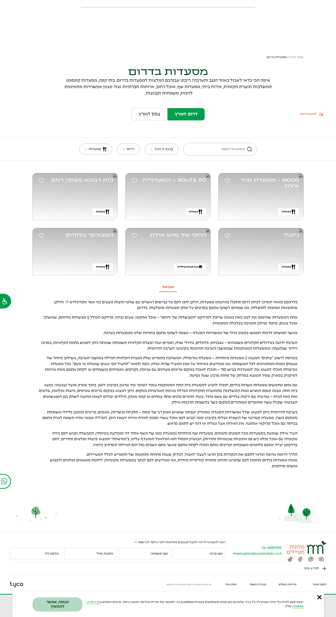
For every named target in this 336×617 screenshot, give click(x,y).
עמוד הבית (296, 57)
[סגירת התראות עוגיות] (319, 597)
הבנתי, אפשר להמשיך (57, 604)
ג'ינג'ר (291, 235)
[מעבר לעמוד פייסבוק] (300, 559)
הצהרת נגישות (258, 584)
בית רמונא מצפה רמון (82, 180)
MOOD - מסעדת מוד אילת (270, 183)
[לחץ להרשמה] (16, 553)
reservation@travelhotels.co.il (257, 553)
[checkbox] (226, 181)
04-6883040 (271, 548)
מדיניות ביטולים (287, 584)
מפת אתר (230, 584)
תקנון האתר (319, 584)
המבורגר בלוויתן (89, 235)
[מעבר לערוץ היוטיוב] (321, 559)
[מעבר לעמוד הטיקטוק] (290, 559)
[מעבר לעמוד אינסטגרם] (311, 559)
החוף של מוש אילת (178, 235)
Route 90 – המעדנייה (174, 180)
